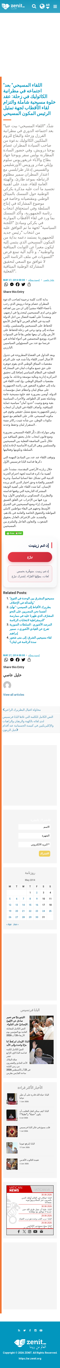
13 (16, 905)
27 (16, 917)
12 (10, 905)
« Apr (9, 924)
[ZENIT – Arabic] (17, 6)
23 (37, 911)
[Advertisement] (30, 45)
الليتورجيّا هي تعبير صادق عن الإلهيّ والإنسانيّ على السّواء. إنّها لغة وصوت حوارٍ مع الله (17, 1024)
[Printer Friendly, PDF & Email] (14, 533)
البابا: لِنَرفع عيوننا (27, 1143)
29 (30, 917)
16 (37, 905)
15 (30, 905)
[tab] (18, 1189)
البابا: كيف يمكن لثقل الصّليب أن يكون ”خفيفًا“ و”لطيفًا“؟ (34, 1113)
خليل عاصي (48, 280)
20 (16, 911)
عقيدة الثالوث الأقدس (29, 1160)
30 (37, 917)
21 (23, 911)
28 (23, 917)
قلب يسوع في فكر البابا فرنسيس (35, 1127)
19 (10, 911)
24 (43, 911)
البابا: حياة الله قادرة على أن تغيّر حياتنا (34, 1096)
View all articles (13, 694)
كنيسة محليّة (34, 280)
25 (50, 911)
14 (23, 905)
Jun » (16, 924)
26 (10, 917)
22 (30, 911)
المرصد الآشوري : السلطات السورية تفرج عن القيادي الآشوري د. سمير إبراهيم (31, 629)
